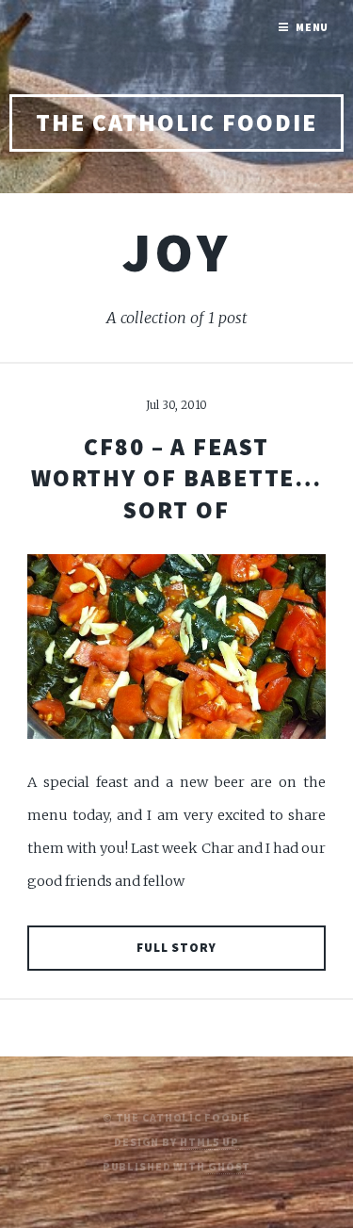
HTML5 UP (209, 1142)
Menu (312, 27)
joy (176, 252)
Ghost (229, 1166)
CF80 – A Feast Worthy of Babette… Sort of (177, 478)
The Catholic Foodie (176, 122)
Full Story (176, 948)
